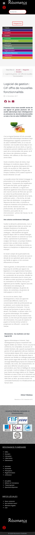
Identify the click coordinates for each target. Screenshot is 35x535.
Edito (6, 452)
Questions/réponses (11, 487)
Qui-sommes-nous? (11, 503)
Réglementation (9, 50)
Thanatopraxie (9, 48)
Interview (7, 30)
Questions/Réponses (11, 53)
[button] (5, 101)
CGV (6, 508)
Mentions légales (10, 505)
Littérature (7, 58)
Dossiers (7, 36)
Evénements (8, 55)
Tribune (6, 28)
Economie (7, 38)
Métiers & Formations (11, 41)
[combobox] (17, 12)
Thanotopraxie (9, 485)
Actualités (7, 33)
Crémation (7, 43)
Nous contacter (10, 501)
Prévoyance (8, 46)
